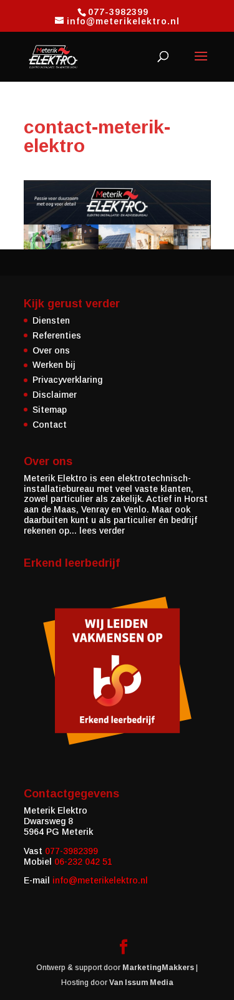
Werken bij (54, 365)
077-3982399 (71, 851)
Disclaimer (54, 395)
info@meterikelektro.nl (100, 880)
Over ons (51, 350)
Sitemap (49, 410)
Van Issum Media (141, 982)
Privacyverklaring (67, 380)
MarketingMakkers (158, 967)
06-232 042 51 (83, 862)
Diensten (51, 320)
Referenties (56, 335)
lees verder (102, 531)
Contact (49, 425)
